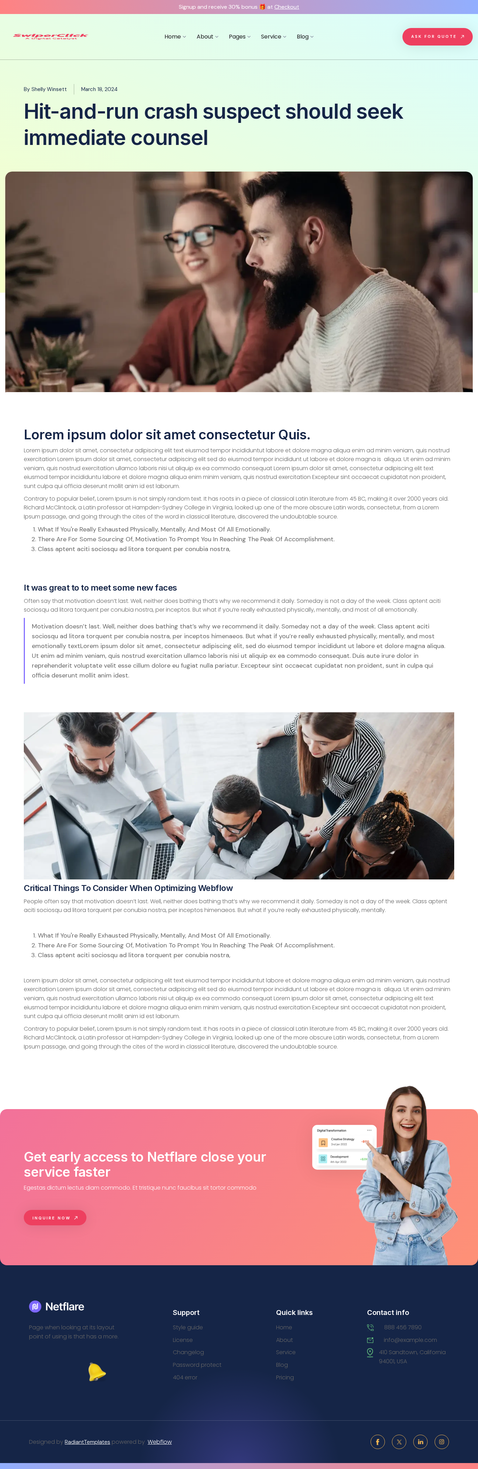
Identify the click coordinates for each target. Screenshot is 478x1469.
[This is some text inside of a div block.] (57, 1306)
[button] (175, 37)
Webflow (160, 1442)
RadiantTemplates (87, 1442)
